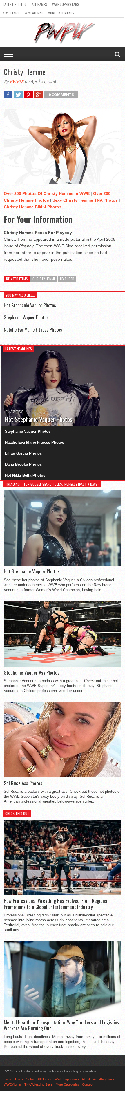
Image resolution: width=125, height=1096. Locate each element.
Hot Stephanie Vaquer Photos (30, 305)
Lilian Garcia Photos (23, 453)
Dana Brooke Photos (23, 464)
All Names (39, 4)
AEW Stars (11, 12)
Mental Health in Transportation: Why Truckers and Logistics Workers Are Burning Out (61, 1025)
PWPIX (17, 81)
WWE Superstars (65, 4)
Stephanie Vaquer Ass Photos (31, 672)
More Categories (61, 12)
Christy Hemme (43, 278)
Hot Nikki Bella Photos (25, 475)
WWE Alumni (34, 12)
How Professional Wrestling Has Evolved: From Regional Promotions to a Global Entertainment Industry (56, 904)
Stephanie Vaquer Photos (26, 317)
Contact (87, 1084)
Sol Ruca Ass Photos (23, 783)
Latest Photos (15, 4)
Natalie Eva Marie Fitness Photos (33, 329)
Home (8, 1079)
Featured (67, 278)
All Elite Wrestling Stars (98, 1079)
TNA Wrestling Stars (38, 1084)
